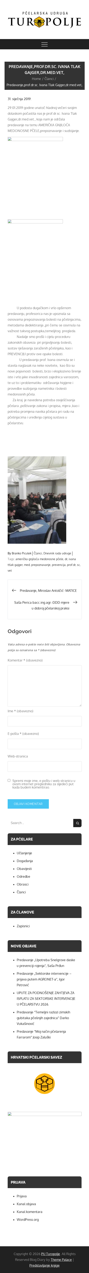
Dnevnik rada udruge (57, 553)
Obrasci (23, 884)
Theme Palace (61, 1260)
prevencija (59, 565)
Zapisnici (23, 926)
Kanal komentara (29, 1212)
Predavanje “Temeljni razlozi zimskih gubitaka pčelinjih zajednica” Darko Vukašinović (43, 1018)
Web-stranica (18, 756)
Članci (38, 553)
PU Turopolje (50, 1254)
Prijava (22, 1196)
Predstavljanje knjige (44, 1265)
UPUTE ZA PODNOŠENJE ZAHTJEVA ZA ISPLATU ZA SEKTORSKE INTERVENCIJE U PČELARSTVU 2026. (46, 998)
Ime (20, 711)
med (27, 565)
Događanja (25, 861)
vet (10, 570)
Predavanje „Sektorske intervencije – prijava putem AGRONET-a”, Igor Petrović (44, 979)
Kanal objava (26, 1204)
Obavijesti (24, 869)
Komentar (25, 660)
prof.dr (71, 565)
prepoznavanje (41, 565)
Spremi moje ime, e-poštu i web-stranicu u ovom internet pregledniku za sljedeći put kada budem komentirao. (43, 784)
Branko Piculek (21, 553)
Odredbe (23, 876)
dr (66, 559)
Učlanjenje (24, 853)
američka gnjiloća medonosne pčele (39, 559)
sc (78, 565)
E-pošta (23, 734)
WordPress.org (28, 1220)
